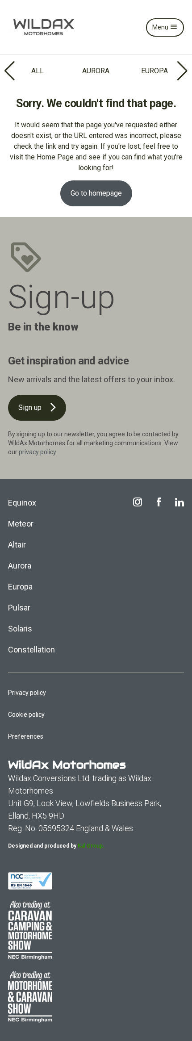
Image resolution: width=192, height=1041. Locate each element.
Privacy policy (27, 692)
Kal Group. (91, 846)
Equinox (22, 502)
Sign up (30, 407)
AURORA (95, 71)
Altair (17, 544)
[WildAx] (43, 27)
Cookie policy (26, 714)
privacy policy (37, 452)
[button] (10, 71)
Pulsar (19, 607)
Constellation (31, 649)
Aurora (19, 565)
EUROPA (154, 71)
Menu (161, 27)
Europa (20, 586)
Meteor (20, 523)
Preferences (25, 736)
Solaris (20, 628)
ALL (37, 71)
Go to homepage (96, 193)
